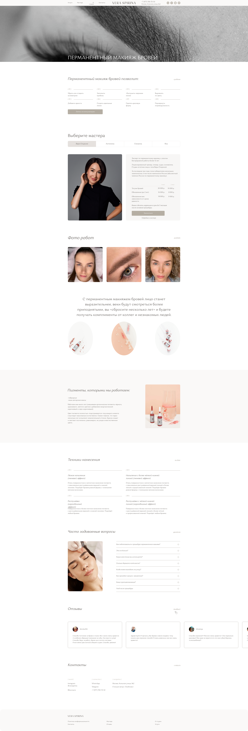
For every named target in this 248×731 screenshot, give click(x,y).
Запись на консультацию (85, 112)
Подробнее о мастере (149, 218)
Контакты (102, 2)
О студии (91, 3)
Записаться (148, 213)
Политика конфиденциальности (78, 721)
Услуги (70, 2)
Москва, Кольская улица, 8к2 (151, 4)
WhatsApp (96, 683)
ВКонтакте (72, 690)
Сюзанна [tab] (138, 144)
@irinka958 (83, 629)
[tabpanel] (124, 194)
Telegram (95, 687)
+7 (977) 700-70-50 (148, 2)
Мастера (80, 2)
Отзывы (109, 724)
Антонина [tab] (110, 144)
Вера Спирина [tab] (82, 144)
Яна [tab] (166, 144)
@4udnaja (199, 629)
